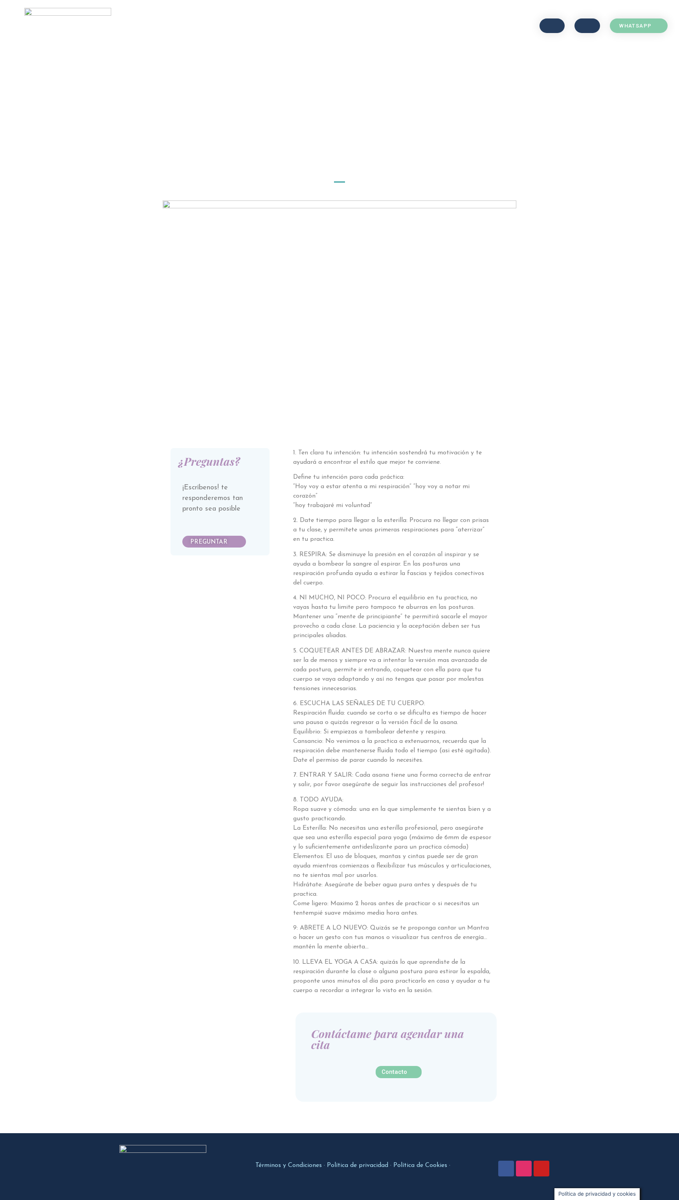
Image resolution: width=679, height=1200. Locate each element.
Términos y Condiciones (288, 1165)
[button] (552, 25)
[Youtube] (541, 1168)
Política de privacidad (357, 1165)
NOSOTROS (340, 25)
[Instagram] (524, 1168)
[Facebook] (506, 1168)
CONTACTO (387, 25)
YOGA (255, 25)
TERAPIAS (294, 25)
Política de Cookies (420, 1165)
